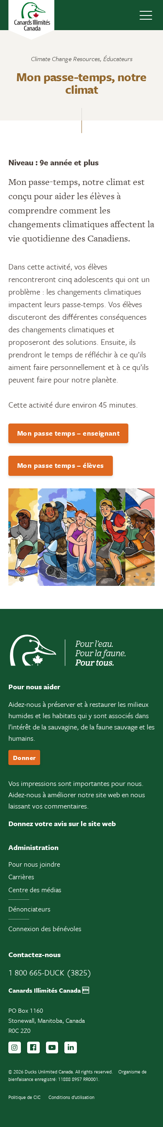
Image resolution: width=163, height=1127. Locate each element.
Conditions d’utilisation (71, 1097)
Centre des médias (34, 890)
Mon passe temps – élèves (60, 465)
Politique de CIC (24, 1097)
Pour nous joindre (34, 864)
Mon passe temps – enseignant (68, 433)
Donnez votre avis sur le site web (62, 823)
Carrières (21, 877)
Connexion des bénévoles (45, 929)
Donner (24, 757)
